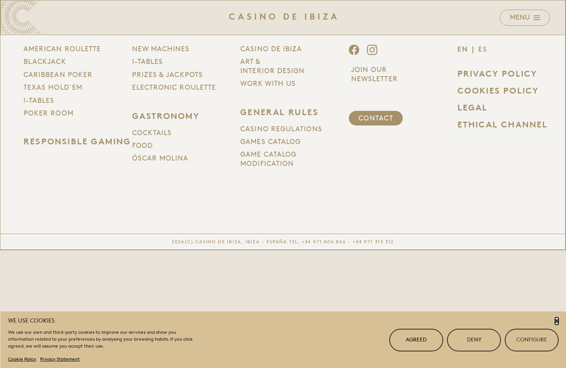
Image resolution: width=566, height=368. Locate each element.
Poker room (48, 113)
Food (142, 145)
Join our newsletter (374, 74)
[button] (557, 321)
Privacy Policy (497, 74)
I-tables (39, 100)
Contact (375, 118)
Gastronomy (166, 116)
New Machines (161, 49)
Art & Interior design (272, 66)
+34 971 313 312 (373, 241)
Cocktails (152, 133)
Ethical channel (502, 124)
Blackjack (44, 61)
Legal (472, 107)
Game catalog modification (268, 158)
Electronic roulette (174, 87)
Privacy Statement (60, 359)
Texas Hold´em (52, 87)
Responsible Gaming (77, 141)
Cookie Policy (22, 359)
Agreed (416, 339)
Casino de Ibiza (271, 49)
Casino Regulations (281, 129)
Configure (531, 339)
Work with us (268, 83)
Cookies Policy (498, 90)
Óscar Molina (160, 158)
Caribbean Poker (57, 74)
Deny (474, 339)
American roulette (62, 49)
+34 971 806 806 (324, 241)
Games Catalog (270, 141)
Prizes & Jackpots (167, 74)
